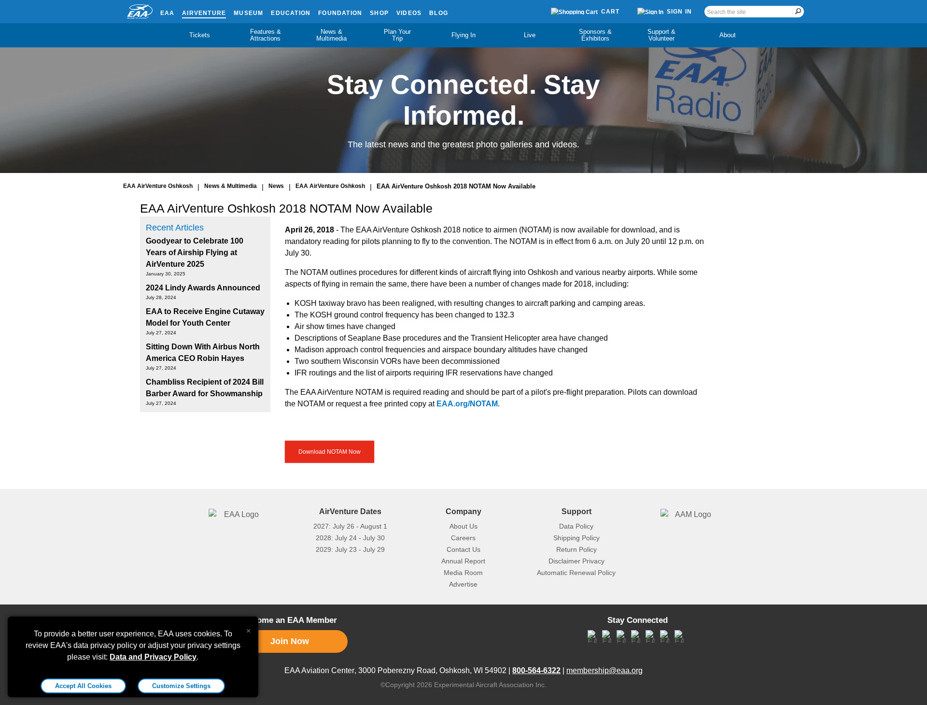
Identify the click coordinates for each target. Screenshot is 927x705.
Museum (248, 13)
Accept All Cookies (83, 686)
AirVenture (204, 13)
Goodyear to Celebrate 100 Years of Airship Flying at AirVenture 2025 (194, 252)
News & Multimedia (331, 35)
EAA (167, 13)
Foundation (340, 13)
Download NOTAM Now (329, 451)
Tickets (199, 35)
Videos (408, 13)
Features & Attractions (265, 35)
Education (290, 13)
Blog (438, 13)
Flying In (463, 35)
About (727, 35)
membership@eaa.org (604, 670)
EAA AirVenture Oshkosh (158, 186)
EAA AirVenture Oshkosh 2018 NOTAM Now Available (456, 186)
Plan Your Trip (397, 35)
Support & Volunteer (661, 35)
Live (529, 35)
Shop (379, 13)
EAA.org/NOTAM (467, 404)
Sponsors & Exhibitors (595, 35)
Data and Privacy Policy (153, 657)
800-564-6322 (536, 670)
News (276, 186)
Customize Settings (181, 686)
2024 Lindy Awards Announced (203, 288)
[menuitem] (200, 35)
